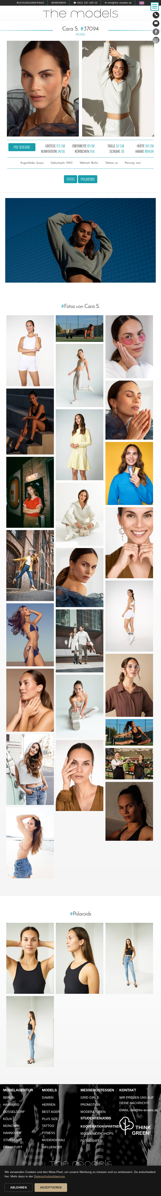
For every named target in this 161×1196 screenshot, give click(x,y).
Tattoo (48, 1126)
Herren (48, 1104)
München (11, 1126)
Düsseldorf (14, 1112)
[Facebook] (156, 32)
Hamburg (11, 1104)
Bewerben (59, 2)
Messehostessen (97, 1090)
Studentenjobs (95, 1118)
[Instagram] (156, 41)
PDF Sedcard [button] (22, 147)
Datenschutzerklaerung (49, 1176)
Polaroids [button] (88, 179)
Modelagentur (18, 1090)
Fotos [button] (70, 179)
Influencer (52, 1147)
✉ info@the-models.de (118, 2)
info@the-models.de (144, 1110)
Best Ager (51, 1112)
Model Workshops (96, 1133)
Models (49, 1090)
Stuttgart (12, 1140)
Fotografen (91, 1140)
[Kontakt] (156, 15)
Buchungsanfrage (30, 2)
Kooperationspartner (100, 1126)
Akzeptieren (51, 1187)
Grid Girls (89, 1097)
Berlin (8, 1097)
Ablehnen (18, 1187)
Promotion (90, 1104)
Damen (47, 1097)
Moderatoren (92, 1112)
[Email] (156, 23)
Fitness (48, 1133)
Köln (7, 1119)
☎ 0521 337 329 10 (85, 2)
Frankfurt (12, 1147)
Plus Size (50, 1119)
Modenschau (53, 1140)
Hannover (12, 1133)
